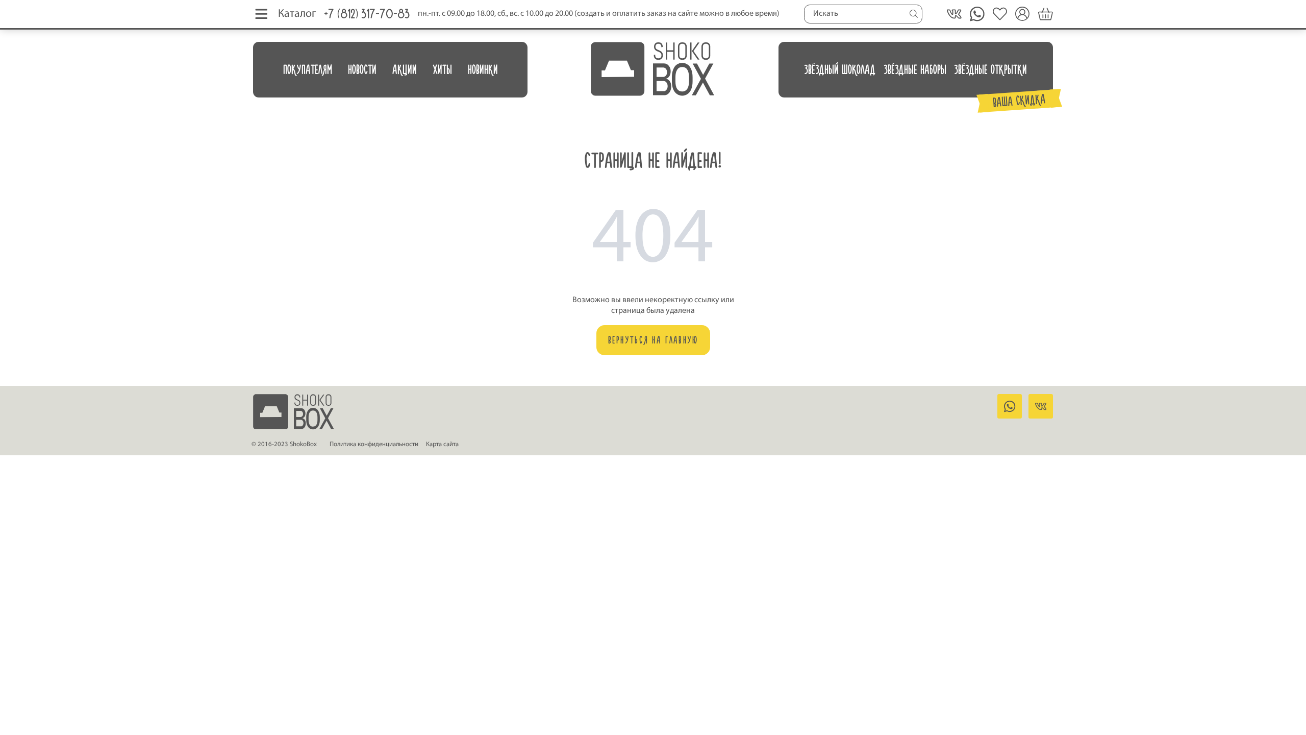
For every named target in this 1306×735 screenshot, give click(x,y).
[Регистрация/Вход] (1022, 14)
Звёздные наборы (915, 69)
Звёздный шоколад (839, 69)
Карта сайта (442, 444)
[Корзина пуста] (1045, 14)
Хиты (442, 69)
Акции (404, 69)
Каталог (297, 14)
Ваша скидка (1019, 100)
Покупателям (307, 69)
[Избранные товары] (1000, 14)
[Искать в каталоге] (914, 14)
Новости (362, 69)
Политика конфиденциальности (374, 444)
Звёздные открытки (990, 69)
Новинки (483, 69)
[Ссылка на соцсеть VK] (954, 14)
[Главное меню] (261, 14)
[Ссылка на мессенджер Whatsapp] (1009, 406)
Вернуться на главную (653, 340)
